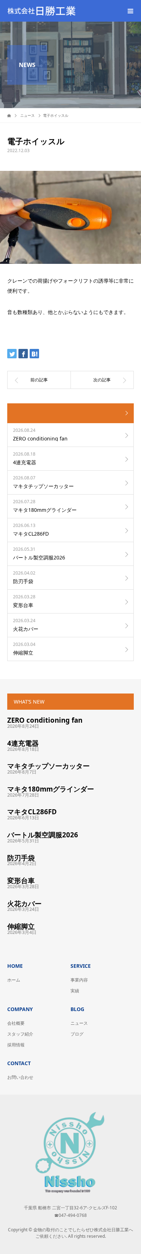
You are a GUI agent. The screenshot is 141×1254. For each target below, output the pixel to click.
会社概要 (16, 1023)
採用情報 (16, 1045)
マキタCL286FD (32, 811)
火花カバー (24, 903)
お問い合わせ (20, 1077)
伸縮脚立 (21, 926)
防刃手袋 (21, 857)
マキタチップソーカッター (48, 765)
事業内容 (79, 980)
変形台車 (21, 880)
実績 (74, 991)
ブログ (77, 1034)
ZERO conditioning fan (44, 720)
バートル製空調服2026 (42, 834)
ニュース (79, 1023)
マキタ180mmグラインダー (50, 788)
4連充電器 (23, 743)
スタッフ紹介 (20, 1034)
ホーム (13, 980)
